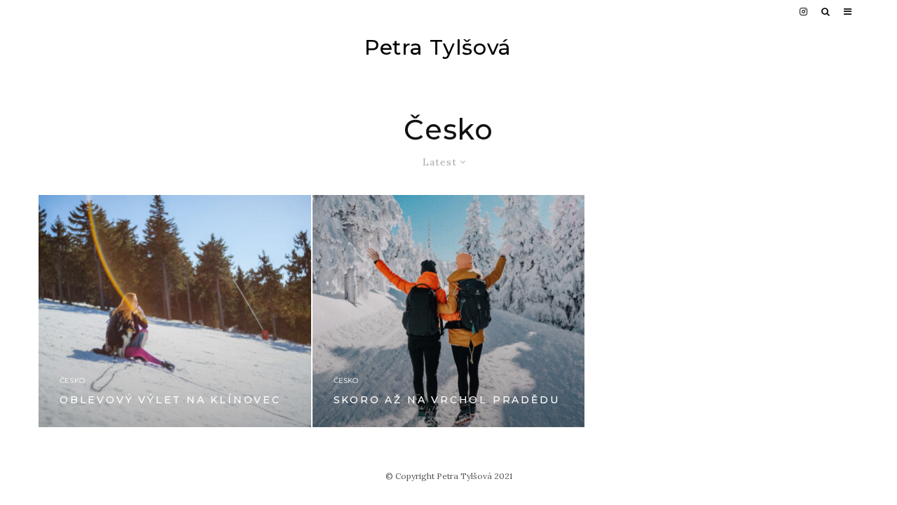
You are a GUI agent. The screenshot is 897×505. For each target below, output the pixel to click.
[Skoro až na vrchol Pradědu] (449, 310)
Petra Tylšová (438, 47)
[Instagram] (803, 11)
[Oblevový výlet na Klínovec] (175, 310)
